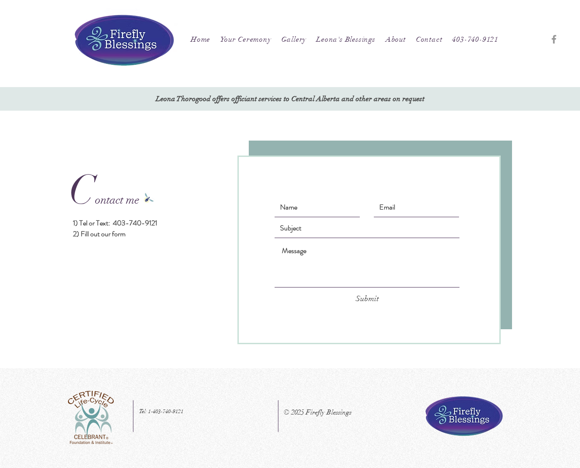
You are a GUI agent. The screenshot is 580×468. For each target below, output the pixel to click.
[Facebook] (554, 39)
